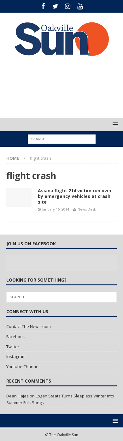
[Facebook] (43, 6)
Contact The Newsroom (28, 326)
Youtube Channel (22, 366)
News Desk (87, 209)
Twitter (12, 346)
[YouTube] (79, 6)
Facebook (15, 336)
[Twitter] (55, 6)
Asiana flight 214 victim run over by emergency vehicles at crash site (75, 196)
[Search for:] (62, 139)
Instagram (16, 356)
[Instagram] (67, 6)
